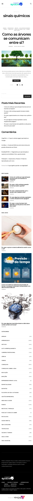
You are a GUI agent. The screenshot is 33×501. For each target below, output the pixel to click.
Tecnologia (5, 428)
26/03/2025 (11, 46)
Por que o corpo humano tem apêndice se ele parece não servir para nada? (17, 124)
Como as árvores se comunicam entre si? (16, 38)
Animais (4, 28)
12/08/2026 (12, 207)
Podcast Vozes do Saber (9, 412)
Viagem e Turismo (7, 432)
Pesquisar (4, 93)
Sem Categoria (6, 424)
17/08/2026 (12, 194)
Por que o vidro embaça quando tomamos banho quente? (16, 112)
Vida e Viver (17, 30)
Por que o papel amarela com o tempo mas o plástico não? (17, 116)
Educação (5, 372)
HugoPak (4, 138)
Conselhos (10, 29)
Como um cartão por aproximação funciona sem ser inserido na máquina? (17, 107)
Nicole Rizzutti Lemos (19, 46)
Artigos (16, 28)
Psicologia (5, 416)
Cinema (4, 360)
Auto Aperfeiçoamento (24, 28)
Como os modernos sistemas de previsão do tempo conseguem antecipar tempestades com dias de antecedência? (16, 286)
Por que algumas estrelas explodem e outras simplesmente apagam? (15, 120)
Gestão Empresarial (8, 396)
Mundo (28, 29)
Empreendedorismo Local (9, 380)
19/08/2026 (12, 181)
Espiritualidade (6, 384)
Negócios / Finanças (8, 408)
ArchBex (4, 145)
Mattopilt (4, 158)
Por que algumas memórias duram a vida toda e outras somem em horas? (16, 324)
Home (3, 482)
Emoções (4, 376)
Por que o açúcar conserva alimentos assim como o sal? (16, 248)
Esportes (4, 388)
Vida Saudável (6, 440)
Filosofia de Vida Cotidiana (10, 392)
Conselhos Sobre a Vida (19, 29)
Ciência (5, 29)
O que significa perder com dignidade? (18, 165)
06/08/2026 (4, 326)
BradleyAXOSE (6, 152)
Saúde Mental (6, 420)
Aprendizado (10, 28)
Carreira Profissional (8, 352)
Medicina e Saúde (7, 400)
